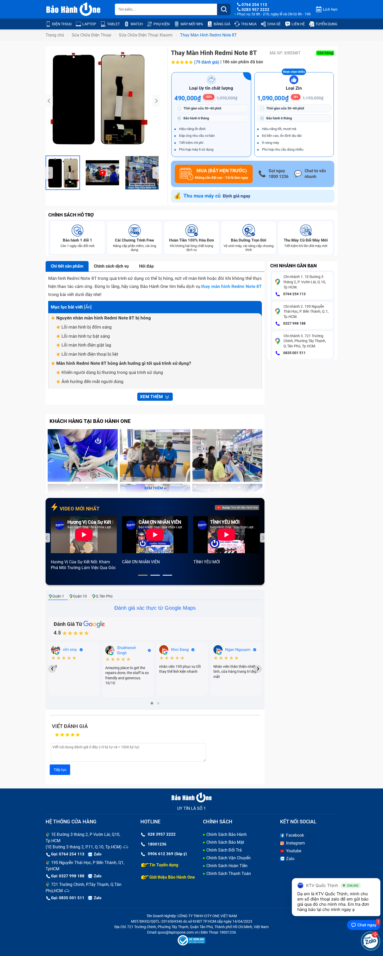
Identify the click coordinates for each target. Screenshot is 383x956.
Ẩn (87, 307)
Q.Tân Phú (104, 596)
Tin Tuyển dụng (163, 864)
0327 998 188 (294, 323)
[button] (143, 575)
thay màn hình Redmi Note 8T (231, 286)
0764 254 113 (294, 294)
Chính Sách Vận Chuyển (228, 857)
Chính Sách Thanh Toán (228, 873)
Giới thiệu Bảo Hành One (172, 877)
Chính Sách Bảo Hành (226, 834)
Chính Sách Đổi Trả (224, 850)
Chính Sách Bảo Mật (225, 842)
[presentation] (49, 101)
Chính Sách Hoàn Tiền (227, 865)
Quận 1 (58, 596)
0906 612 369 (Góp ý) (167, 854)
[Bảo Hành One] (73, 9)
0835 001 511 (294, 353)
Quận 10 (80, 596)
